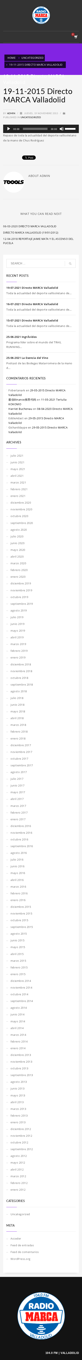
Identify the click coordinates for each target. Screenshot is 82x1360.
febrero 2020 (19, 570)
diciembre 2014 (21, 981)
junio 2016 (17, 866)
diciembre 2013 (21, 1055)
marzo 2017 (18, 806)
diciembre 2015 (21, 907)
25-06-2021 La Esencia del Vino (27, 358)
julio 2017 (17, 779)
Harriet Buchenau (20, 409)
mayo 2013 (18, 1095)
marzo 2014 (18, 1035)
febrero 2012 (19, 1183)
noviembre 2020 (21, 509)
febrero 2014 (19, 1041)
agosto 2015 (19, 933)
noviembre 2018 (21, 671)
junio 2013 (17, 1088)
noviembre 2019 (21, 590)
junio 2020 (17, 543)
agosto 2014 (19, 1008)
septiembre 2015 (22, 927)
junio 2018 (17, 705)
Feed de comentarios (25, 1252)
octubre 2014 (19, 994)
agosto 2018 (19, 691)
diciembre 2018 (21, 664)
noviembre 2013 (21, 1061)
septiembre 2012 (22, 1149)
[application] (41, 129)
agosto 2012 (19, 1156)
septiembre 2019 (22, 604)
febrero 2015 (19, 967)
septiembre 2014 (22, 1001)
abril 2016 (17, 880)
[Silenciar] (62, 129)
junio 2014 (17, 1014)
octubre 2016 (19, 839)
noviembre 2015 (21, 913)
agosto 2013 (19, 1082)
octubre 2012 (19, 1142)
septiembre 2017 (22, 765)
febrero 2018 (19, 731)
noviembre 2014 (21, 987)
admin (11, 113)
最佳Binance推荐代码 (22, 399)
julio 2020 (17, 536)
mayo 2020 (18, 550)
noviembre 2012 (21, 1136)
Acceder (16, 1238)
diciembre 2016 (21, 826)
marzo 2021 (18, 482)
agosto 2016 (19, 853)
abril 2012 (17, 1169)
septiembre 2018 (22, 684)
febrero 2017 (19, 812)
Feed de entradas (22, 1245)
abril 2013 (17, 1102)
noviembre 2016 (21, 833)
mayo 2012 (18, 1162)
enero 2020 (18, 577)
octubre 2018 (19, 678)
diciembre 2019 (21, 583)
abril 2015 (17, 954)
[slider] (71, 128)
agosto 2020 (19, 530)
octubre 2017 (19, 758)
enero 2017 (18, 819)
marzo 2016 (18, 886)
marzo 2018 (18, 725)
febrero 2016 (19, 893)
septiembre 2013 (22, 1075)
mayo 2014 (18, 1021)
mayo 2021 (18, 469)
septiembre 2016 (22, 846)
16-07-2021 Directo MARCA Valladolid (32, 304)
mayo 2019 (18, 630)
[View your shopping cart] (75, 37)
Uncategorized (31, 117)
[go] (70, 263)
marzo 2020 (18, 563)
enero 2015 (18, 974)
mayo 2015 (18, 947)
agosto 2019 (19, 610)
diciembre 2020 (21, 502)
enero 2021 (18, 496)
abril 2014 (17, 1028)
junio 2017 (17, 785)
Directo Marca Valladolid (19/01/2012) (30, 232)
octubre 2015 (19, 920)
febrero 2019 (19, 651)
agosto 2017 (19, 772)
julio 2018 (17, 698)
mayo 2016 (18, 873)
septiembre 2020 (22, 523)
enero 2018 (18, 738)
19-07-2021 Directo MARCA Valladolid (32, 288)
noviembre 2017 (21, 752)
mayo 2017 (18, 792)
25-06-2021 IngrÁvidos (21, 337)
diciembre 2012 (21, 1129)
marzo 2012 (18, 1176)
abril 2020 (17, 556)
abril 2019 (17, 637)
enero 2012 (18, 1189)
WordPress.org (20, 1259)
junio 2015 (17, 940)
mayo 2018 (18, 711)
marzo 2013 (18, 1109)
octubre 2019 (19, 597)
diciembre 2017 (21, 745)
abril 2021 (17, 476)
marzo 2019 (18, 644)
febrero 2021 (19, 489)
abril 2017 (17, 799)
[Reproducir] (9, 129)
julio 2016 (17, 859)
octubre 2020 (19, 516)
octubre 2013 (19, 1068)
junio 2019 (17, 624)
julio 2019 (17, 617)
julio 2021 (17, 455)
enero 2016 (18, 900)
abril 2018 (17, 718)
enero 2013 (18, 1122)
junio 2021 (17, 462)
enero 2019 (18, 657)
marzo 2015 (18, 961)
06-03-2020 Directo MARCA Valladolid (30, 226)
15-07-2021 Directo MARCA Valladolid (32, 320)
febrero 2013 (19, 1115)
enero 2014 (18, 1048)
